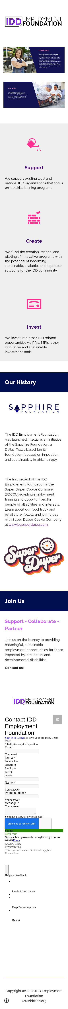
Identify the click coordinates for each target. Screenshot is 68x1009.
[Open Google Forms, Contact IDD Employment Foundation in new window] (57, 719)
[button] (6, 1002)
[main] (34, 168)
